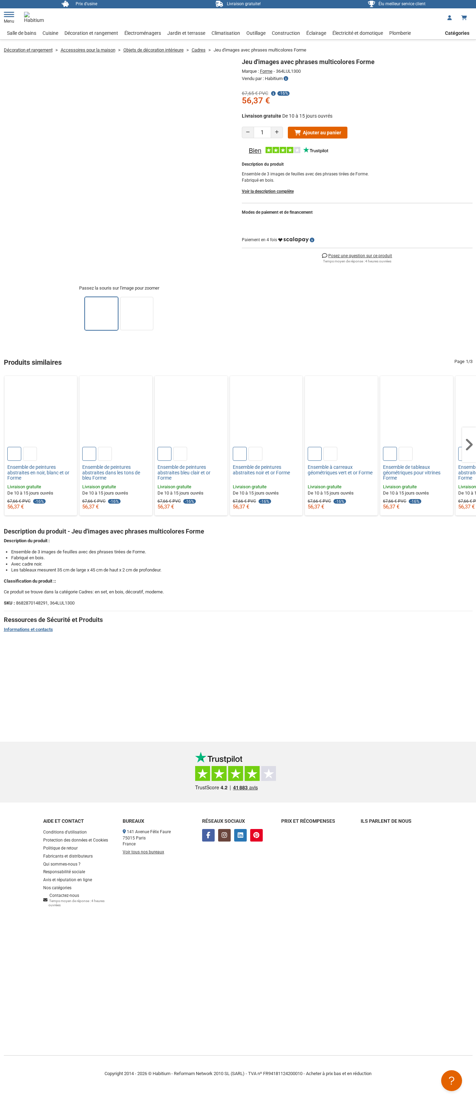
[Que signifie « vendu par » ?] (286, 79)
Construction (286, 33)
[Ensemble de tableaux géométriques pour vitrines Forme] (416, 412)
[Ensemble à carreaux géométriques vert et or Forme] (341, 412)
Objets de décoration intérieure (153, 50)
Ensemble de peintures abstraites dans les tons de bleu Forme (111, 473)
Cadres (199, 50)
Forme (266, 71)
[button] (469, 444)
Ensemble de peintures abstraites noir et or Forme (261, 470)
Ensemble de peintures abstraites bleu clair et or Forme (184, 473)
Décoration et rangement (91, 33)
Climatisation (226, 33)
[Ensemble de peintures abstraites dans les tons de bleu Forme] (115, 412)
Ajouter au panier (322, 132)
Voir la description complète (268, 191)
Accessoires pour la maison (88, 50)
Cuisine (50, 33)
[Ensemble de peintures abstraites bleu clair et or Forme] (191, 412)
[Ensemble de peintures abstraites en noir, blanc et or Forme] (41, 412)
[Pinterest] (256, 835)
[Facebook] (208, 835)
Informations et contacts (28, 629)
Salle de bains (21, 33)
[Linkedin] (240, 835)
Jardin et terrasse (186, 33)
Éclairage (316, 33)
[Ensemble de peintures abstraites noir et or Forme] (266, 412)
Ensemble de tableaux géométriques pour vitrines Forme (411, 473)
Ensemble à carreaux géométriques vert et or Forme (340, 470)
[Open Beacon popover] (451, 1080)
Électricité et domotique (357, 33)
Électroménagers (142, 33)
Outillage (256, 33)
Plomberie (400, 33)
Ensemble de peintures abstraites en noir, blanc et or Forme (38, 473)
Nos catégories (57, 887)
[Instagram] (224, 835)
